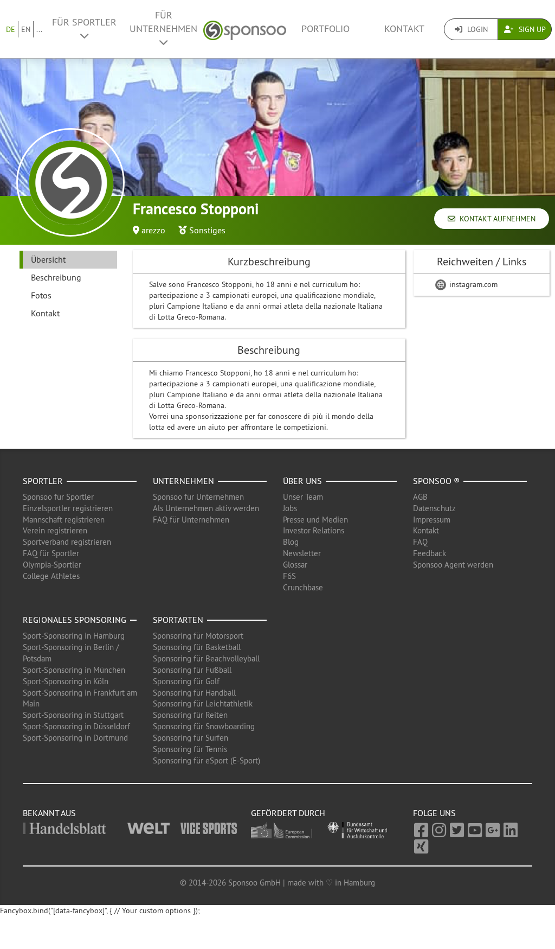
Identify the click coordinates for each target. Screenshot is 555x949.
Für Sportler (84, 22)
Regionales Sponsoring (74, 619)
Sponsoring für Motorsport (198, 635)
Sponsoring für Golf (186, 681)
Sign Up (531, 29)
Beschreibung (56, 277)
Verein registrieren (55, 530)
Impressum (431, 519)
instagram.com (472, 284)
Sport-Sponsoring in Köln (65, 681)
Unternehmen (183, 480)
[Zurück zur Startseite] (244, 29)
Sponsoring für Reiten (190, 715)
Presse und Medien (315, 519)
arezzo (153, 230)
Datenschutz (434, 508)
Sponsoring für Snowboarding (204, 726)
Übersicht (48, 259)
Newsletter (302, 553)
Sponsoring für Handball (194, 692)
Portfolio (325, 29)
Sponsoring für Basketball (197, 647)
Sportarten (178, 619)
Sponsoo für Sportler (58, 497)
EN (25, 29)
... (39, 29)
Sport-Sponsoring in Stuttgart (73, 715)
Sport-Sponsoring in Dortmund (75, 738)
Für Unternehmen (163, 22)
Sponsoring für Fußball (192, 670)
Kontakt (404, 29)
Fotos (41, 295)
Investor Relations (313, 530)
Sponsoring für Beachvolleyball (206, 658)
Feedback (429, 553)
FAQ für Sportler (51, 553)
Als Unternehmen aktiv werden (206, 508)
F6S (289, 576)
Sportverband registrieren (67, 542)
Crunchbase (303, 587)
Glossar (295, 564)
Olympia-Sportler (52, 564)
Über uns (302, 480)
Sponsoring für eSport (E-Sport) (206, 760)
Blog (291, 542)
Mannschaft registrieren (64, 519)
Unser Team (303, 497)
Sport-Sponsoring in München (74, 670)
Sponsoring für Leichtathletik (203, 703)
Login (476, 29)
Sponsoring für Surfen (190, 738)
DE (10, 29)
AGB (420, 497)
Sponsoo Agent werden (453, 564)
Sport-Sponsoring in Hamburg (74, 635)
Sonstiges (207, 230)
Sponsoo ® (436, 480)
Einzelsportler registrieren (68, 508)
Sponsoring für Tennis (190, 749)
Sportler (43, 480)
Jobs (290, 508)
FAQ (420, 542)
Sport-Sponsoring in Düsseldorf (76, 726)
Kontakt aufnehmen (495, 219)
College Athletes (51, 576)
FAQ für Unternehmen (191, 519)
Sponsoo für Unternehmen (198, 497)
